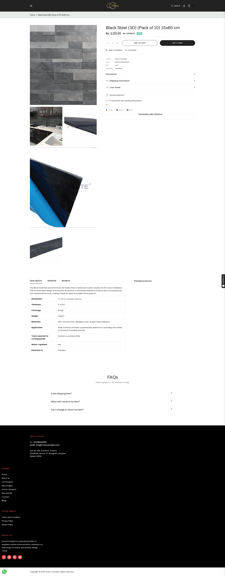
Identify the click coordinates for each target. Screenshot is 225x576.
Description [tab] (36, 280)
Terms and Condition (11, 517)
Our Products (7, 482)
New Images (7, 485)
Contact (5, 497)
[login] (184, 6)
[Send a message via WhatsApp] (4, 571)
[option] (63, 65)
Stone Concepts (9, 489)
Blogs (4, 500)
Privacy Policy (7, 521)
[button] (175, 6)
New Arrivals (7, 493)
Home (32, 15)
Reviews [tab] (66, 280)
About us (6, 478)
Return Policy (7, 524)
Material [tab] (52, 280)
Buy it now (177, 43)
